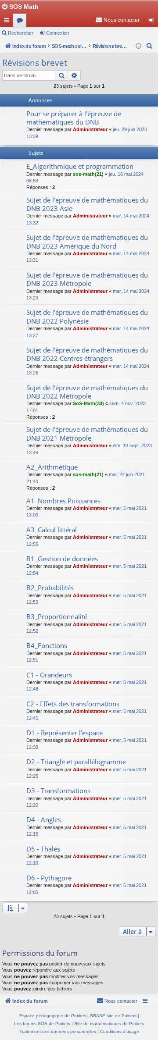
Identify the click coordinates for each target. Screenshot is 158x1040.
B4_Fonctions (46, 645)
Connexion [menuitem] (153, 22)
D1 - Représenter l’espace (64, 732)
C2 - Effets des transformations (72, 703)
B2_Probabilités (50, 587)
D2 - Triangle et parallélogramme (76, 761)
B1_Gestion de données (62, 558)
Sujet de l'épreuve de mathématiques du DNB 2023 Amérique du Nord (87, 241)
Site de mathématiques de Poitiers (109, 1023)
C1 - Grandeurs (49, 674)
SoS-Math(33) (88, 403)
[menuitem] (117, 20)
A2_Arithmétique (52, 467)
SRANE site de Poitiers (113, 1015)
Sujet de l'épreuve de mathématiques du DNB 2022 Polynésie (87, 316)
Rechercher (20, 33)
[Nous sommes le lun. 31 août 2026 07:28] (138, 46)
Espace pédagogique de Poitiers (52, 1015)
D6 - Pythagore (49, 877)
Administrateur (90, 129)
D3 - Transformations (58, 790)
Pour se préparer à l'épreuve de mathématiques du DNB (73, 117)
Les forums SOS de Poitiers (42, 1023)
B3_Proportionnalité (56, 616)
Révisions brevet (34, 62)
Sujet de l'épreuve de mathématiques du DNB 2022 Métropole (87, 391)
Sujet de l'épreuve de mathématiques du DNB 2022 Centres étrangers (87, 354)
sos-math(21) (88, 174)
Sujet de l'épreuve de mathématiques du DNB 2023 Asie (87, 204)
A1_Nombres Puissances (63, 500)
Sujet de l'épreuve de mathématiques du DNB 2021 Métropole (87, 433)
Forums (21, 22)
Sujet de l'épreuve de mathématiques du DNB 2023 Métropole (87, 279)
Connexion (57, 33)
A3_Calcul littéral (51, 529)
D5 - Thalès (43, 848)
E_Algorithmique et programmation (79, 166)
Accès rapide (8, 22)
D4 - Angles (43, 819)
